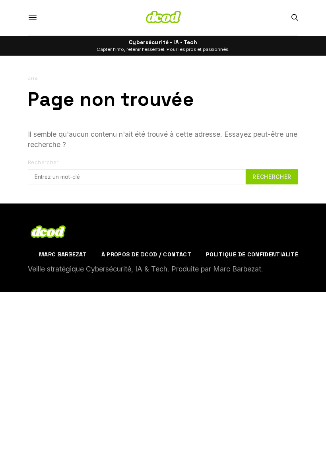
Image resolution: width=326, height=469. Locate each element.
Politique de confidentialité (252, 254)
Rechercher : (45, 162)
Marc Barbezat (63, 254)
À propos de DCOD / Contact (146, 254)
